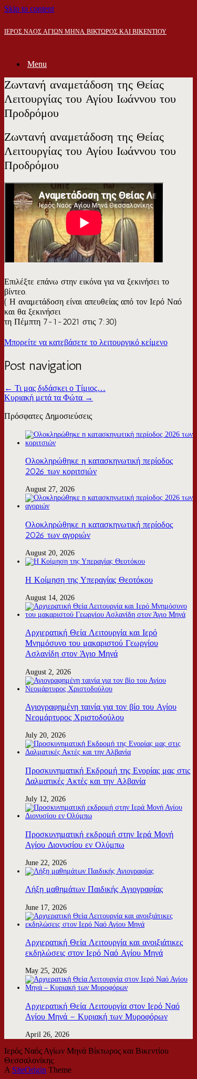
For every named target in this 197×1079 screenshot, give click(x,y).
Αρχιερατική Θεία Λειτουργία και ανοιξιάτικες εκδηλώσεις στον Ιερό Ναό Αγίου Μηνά (104, 947)
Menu (37, 64)
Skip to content (29, 8)
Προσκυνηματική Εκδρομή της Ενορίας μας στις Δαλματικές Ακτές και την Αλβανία (107, 776)
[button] (86, 342)
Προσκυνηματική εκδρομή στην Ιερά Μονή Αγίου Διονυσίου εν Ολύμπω (99, 839)
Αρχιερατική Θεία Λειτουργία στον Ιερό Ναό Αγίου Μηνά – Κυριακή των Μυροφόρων (102, 1011)
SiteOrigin (29, 1069)
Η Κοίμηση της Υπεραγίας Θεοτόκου (89, 580)
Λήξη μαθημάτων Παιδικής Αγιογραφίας (94, 889)
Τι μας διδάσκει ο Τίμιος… (55, 388)
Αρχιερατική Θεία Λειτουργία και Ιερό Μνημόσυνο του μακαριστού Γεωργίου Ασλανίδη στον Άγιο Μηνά (91, 643)
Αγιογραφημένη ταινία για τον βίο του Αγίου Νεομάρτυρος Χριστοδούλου (101, 712)
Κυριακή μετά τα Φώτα (48, 397)
